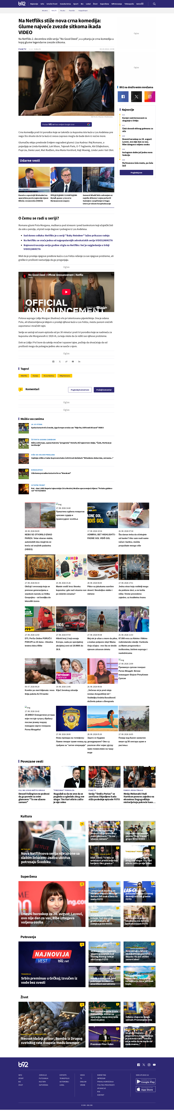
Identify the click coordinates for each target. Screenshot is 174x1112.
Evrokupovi (37, 470)
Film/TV (22, 49)
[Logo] (21, 4)
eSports (63, 1075)
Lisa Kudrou (49, 376)
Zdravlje (43, 1075)
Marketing (101, 1075)
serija (36, 376)
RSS (98, 1092)
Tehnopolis (64, 1078)
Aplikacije (101, 1088)
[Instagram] (149, 96)
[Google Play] (146, 1081)
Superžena (43, 1085)
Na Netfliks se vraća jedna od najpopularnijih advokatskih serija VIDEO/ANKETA (68, 240)
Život (20, 1085)
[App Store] (146, 1089)
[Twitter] (136, 96)
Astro (24, 909)
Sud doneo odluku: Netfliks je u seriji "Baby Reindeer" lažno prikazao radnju (67, 235)
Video (82, 1075)
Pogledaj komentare (80, 389)
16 (27, 486)
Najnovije (34, 4)
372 (27, 425)
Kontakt (100, 1095)
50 (27, 440)
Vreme (82, 1085)
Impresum (101, 1078)
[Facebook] (123, 96)
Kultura (42, 1082)
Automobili (64, 1082)
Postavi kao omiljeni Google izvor (58, 124)
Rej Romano (65, 376)
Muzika (129, 830)
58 (27, 455)
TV (81, 1078)
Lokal (62, 1085)
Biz (19, 1082)
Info (20, 1075)
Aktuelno (25, 849)
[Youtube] (154, 1065)
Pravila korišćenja (105, 1082)
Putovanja (43, 1078)
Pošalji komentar (104, 389)
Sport (21, 1078)
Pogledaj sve (136, 172)
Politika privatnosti (106, 1085)
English (83, 1082)
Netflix (24, 376)
